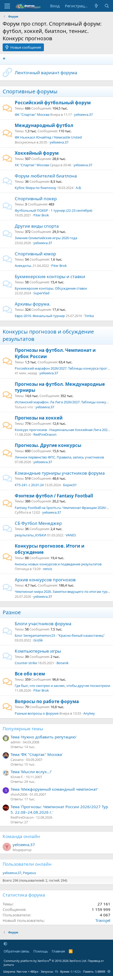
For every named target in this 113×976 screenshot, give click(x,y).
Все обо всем (30, 674)
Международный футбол (44, 125)
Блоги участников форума (43, 624)
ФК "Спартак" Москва (32, 114)
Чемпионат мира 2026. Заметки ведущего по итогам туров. (63, 591)
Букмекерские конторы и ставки (50, 276)
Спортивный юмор (35, 254)
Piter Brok (41, 215)
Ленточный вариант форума (46, 73)
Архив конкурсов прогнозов (45, 580)
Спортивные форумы (30, 91)
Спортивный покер (36, 199)
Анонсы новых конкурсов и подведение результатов (58, 564)
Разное (12, 612)
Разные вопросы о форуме (37, 713)
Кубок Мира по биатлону (35, 187)
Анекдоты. (23, 265)
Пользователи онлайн (27, 864)
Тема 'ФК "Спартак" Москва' (37, 754)
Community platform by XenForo (45, 961)
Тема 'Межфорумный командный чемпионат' (54, 789)
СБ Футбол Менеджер (38, 523)
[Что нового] (96, 6)
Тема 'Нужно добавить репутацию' (44, 736)
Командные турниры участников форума (60, 473)
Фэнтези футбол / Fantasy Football (54, 496)
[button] (5, 943)
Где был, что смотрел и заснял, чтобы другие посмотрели (62, 685)
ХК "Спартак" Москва (32, 165)
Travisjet (102, 920)
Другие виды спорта (37, 226)
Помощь (40, 951)
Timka (89, 315)
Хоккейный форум (37, 153)
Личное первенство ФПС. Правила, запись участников (59, 457)
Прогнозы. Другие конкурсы (48, 445)
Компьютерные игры (38, 651)
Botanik (62, 663)
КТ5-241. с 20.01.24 (29, 485)
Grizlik (38, 640)
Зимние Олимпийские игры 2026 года (46, 238)
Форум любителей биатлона (46, 176)
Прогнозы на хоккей (39, 418)
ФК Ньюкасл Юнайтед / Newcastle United (48, 137)
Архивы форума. (33, 304)
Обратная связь (16, 951)
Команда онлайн (21, 836)
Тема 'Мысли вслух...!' (31, 771)
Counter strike (26, 663)
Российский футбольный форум (53, 103)
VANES (71, 535)
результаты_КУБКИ (30, 535)
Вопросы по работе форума (47, 701)
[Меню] (7, 6)
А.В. (78, 187)
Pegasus (29, 872)
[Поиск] (107, 6)
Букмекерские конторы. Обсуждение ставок (51, 288)
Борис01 (70, 485)
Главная (58, 951)
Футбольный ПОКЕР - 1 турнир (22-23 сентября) (53, 210)
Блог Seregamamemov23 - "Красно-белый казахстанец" (60, 635)
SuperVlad (41, 293)
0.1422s (76, 971)
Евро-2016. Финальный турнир (40, 315)
